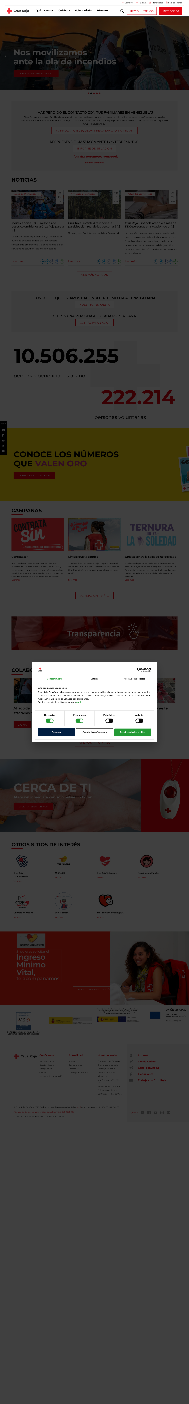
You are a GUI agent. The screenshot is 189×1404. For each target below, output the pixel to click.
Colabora (64, 10)
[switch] (79, 721)
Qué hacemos (45, 10)
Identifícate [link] (157, 3)
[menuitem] (44, 10)
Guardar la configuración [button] (94, 732)
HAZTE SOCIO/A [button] (170, 11)
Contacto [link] (129, 3)
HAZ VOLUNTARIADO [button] (142, 11)
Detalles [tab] (95, 679)
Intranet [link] (143, 3)
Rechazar (56, 732)
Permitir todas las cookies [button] (132, 732)
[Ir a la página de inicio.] (18, 11)
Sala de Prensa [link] (175, 3)
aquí (78, 702)
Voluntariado (83, 10)
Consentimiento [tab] (54, 679)
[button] (122, 11)
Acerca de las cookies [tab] (134, 679)
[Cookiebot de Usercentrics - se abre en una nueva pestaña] (139, 670)
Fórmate (102, 10)
